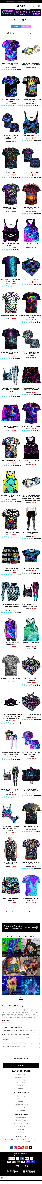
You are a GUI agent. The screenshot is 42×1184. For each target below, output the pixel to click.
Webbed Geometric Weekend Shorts (31, 389)
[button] (3, 6)
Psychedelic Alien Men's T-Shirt (31, 316)
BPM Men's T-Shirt (31, 827)
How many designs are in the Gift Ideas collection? (18, 1043)
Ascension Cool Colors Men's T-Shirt (11, 280)
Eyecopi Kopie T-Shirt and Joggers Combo (11, 753)
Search (21, 1088)
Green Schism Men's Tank (31, 643)
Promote (21, 1101)
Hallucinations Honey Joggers (31, 533)
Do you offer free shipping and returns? (14, 1046)
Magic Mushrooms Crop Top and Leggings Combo (10, 790)
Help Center (21, 1074)
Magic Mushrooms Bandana (31, 679)
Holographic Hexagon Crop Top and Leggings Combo (10, 390)
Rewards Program (21, 1104)
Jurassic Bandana (31, 279)
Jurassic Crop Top (31, 135)
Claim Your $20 (21, 1107)
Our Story (21, 1096)
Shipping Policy (21, 1077)
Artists (21, 1129)
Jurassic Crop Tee (31, 568)
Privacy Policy (21, 1153)
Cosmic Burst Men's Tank (31, 244)
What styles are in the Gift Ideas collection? (15, 1034)
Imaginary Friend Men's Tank (10, 496)
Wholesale (21, 1110)
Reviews (21, 1099)
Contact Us (21, 1083)
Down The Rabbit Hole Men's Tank (31, 461)
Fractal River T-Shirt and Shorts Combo (31, 171)
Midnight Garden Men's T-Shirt (11, 100)
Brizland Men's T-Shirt (10, 532)
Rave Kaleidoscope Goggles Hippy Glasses (31, 64)
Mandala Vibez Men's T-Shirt (31, 863)
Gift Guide (21, 1126)
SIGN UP (21, 1065)
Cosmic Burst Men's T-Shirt (11, 64)
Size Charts (21, 1080)
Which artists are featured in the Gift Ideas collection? (19, 1030)
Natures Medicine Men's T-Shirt (10, 352)
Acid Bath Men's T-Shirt (31, 426)
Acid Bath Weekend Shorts (11, 427)
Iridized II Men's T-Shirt (10, 316)
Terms (27, 1153)
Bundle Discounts (21, 1123)
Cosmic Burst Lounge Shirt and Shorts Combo (31, 754)
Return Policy (21, 1085)
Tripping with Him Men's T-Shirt (31, 100)
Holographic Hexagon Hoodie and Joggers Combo (11, 606)
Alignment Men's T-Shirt (11, 678)
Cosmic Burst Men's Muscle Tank (11, 643)
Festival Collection (21, 1120)
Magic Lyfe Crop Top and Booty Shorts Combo (10, 828)
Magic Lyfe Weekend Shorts (11, 899)
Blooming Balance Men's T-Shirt (11, 208)
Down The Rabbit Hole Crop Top (11, 244)
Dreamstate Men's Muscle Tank (11, 863)
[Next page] (35, 911)
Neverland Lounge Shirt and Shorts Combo (31, 353)
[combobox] (21, 1178)
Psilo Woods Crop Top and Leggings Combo (31, 605)
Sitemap (15, 1153)
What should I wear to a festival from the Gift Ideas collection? (18, 1038)
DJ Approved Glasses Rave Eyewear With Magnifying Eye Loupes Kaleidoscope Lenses (31, 498)
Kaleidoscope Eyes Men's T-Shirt (11, 171)
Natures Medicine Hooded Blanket (31, 789)
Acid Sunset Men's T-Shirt (31, 208)
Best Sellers (21, 1117)
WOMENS (26, 26)
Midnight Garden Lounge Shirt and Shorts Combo (11, 137)
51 (30, 911)
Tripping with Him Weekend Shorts (11, 569)
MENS (16, 26)
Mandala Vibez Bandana (31, 715)
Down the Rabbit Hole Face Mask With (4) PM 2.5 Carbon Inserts (11, 716)
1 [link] (6, 911)
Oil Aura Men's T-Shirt (11, 460)
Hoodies (21, 1132)
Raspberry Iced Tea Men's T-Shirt (31, 899)
